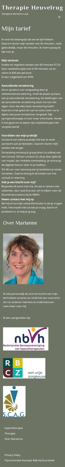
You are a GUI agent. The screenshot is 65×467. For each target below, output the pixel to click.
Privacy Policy (13, 455)
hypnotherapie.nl (15, 118)
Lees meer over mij (14, 306)
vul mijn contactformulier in (29, 203)
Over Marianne (14, 439)
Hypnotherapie (14, 428)
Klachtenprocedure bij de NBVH (20, 194)
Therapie (10, 433)
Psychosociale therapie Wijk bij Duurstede (29, 460)
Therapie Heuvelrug (32, 7)
